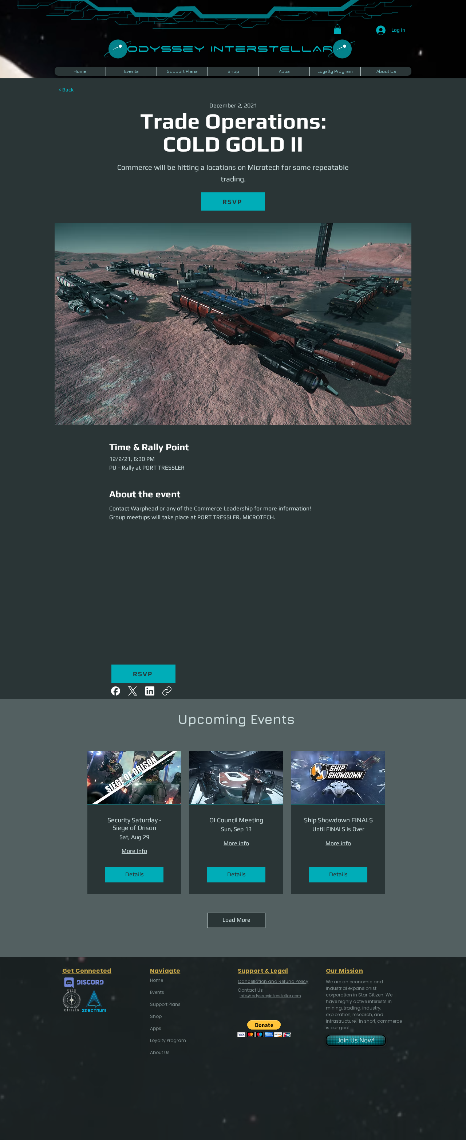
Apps (155, 1028)
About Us (160, 1052)
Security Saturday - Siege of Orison (134, 824)
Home (156, 980)
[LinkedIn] (149, 691)
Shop (156, 1016)
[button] (337, 29)
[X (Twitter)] (132, 691)
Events (157, 992)
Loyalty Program (167, 1040)
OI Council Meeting (236, 820)
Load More (236, 919)
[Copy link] (166, 691)
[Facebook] (115, 691)
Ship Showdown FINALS (338, 820)
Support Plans (165, 1004)
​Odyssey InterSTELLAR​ (230, 48)
